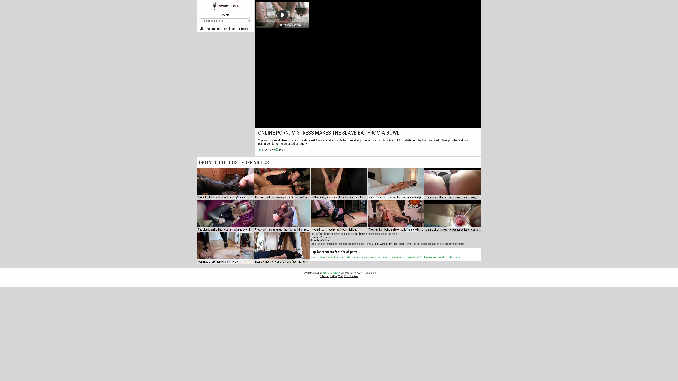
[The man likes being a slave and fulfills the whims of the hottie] (396, 216)
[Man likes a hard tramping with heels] (225, 248)
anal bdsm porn (349, 257)
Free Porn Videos (320, 240)
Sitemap (324, 276)
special (411, 257)
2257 (340, 276)
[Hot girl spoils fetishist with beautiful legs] (339, 216)
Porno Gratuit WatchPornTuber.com (384, 244)
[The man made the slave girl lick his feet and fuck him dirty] (282, 184)
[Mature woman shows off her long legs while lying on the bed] (396, 184)
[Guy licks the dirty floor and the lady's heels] (225, 184)
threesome (430, 257)
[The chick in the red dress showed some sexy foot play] (452, 184)
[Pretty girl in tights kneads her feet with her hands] (282, 216)
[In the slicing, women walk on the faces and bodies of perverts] (339, 184)
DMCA (333, 276)
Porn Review (351, 276)
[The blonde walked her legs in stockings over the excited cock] (225, 216)
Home (225, 14)
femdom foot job (329, 257)
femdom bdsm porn (449, 257)
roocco (315, 257)
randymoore (366, 257)
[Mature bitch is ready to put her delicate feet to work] (452, 216)
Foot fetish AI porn (363, 233)
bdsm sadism (381, 257)
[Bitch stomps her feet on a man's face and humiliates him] (282, 248)
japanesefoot (398, 257)
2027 (419, 257)
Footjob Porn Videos (322, 237)
